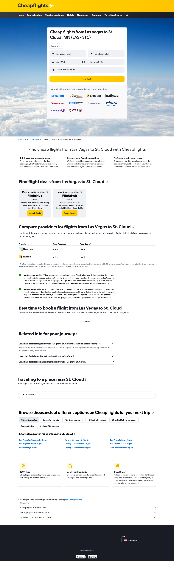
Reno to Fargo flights (28, 447)
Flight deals (82, 15)
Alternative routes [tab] (29, 420)
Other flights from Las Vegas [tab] (124, 420)
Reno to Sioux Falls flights (121, 444)
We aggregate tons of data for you (35, 512)
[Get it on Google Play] (80, 557)
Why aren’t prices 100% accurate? (36, 517)
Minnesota (35, 139)
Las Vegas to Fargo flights (121, 440)
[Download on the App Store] (92, 557)
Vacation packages (54, 15)
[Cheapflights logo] (33, 6)
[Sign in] (127, 15)
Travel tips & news (113, 15)
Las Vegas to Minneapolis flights (33, 440)
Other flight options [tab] (97, 420)
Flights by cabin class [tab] (74, 420)
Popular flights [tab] (27, 426)
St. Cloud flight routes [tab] (49, 426)
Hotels (70, 15)
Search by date (34, 15)
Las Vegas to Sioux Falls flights (78, 444)
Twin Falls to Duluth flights (121, 447)
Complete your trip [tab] (51, 420)
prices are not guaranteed (73, 500)
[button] (66, 62)
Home (21, 15)
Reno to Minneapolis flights (76, 440)
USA (26, 139)
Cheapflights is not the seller (33, 507)
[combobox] (56, 46)
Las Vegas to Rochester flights (78, 447)
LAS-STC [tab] (87, 321)
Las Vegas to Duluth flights (30, 444)
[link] (35, 213)
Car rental (96, 15)
